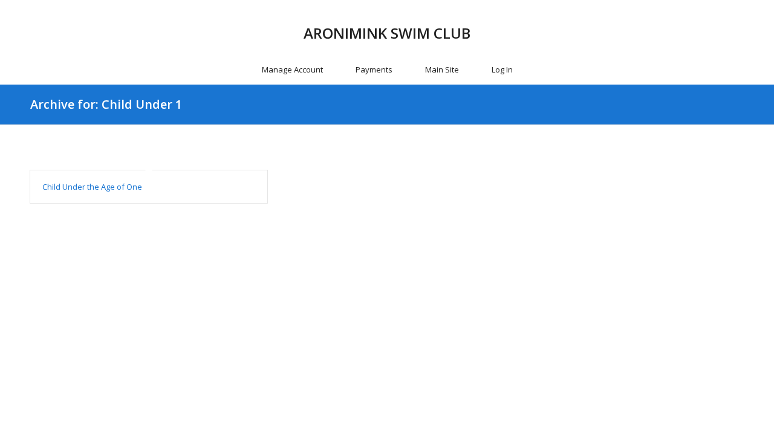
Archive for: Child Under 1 (106, 104)
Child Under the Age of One (92, 186)
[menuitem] (292, 69)
